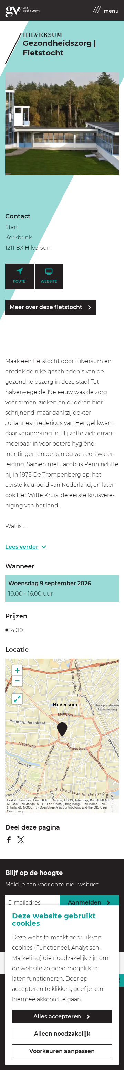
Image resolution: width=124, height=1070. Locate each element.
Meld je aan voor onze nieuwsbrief (51, 884)
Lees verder (21, 547)
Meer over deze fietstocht (46, 307)
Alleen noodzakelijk (62, 1033)
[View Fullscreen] (17, 699)
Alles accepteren (57, 1016)
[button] (62, 729)
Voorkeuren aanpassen (62, 1051)
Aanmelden (84, 902)
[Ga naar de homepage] (22, 11)
